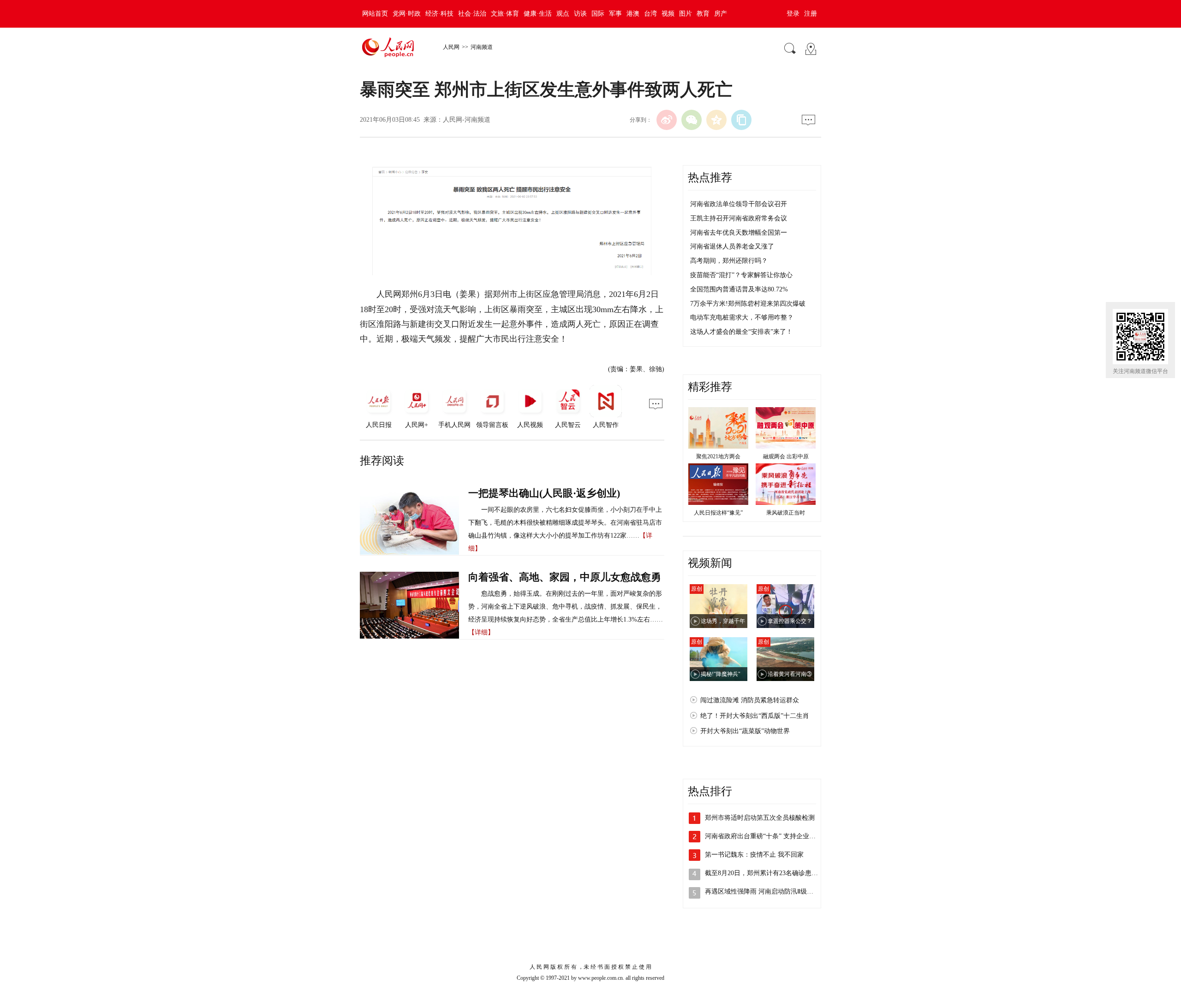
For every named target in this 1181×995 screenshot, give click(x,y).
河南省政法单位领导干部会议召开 (738, 204)
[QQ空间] (716, 120)
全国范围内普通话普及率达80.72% (739, 289)
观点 (562, 13)
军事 (615, 13)
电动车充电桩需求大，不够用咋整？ (741, 317)
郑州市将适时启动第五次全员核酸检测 (760, 817)
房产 (720, 13)
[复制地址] (741, 120)
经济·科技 (439, 13)
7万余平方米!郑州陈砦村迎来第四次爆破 (747, 303)
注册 (810, 13)
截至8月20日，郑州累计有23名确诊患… (761, 873)
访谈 (580, 13)
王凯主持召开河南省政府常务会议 (738, 218)
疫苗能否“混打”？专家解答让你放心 (741, 275)
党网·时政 (407, 13)
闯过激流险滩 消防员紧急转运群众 (749, 700)
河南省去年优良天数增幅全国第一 (738, 232)
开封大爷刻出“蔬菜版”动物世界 (745, 731)
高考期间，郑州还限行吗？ (729, 260)
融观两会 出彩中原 (786, 456)
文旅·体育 (505, 13)
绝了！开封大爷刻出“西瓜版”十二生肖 (754, 715)
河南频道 (482, 47)
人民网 (451, 47)
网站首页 (375, 13)
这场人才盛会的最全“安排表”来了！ (741, 331)
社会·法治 (472, 13)
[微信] (691, 120)
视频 (668, 13)
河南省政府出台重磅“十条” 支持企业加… (763, 836)
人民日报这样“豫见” (718, 512)
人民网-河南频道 (466, 119)
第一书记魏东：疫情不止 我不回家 (754, 854)
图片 (685, 13)
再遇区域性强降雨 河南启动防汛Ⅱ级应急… (765, 891)
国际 (597, 13)
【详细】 (481, 632)
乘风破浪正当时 (785, 512)
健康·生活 (538, 13)
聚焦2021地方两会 (718, 456)
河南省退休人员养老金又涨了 (732, 246)
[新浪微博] (666, 120)
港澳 (632, 13)
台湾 (650, 13)
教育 (703, 13)
